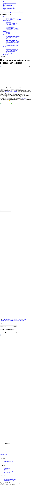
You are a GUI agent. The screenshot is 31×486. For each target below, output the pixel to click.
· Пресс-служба (6, 472)
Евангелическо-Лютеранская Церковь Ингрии (11, 12)
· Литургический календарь (10, 462)
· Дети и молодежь (7, 468)
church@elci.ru (3, 454)
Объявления (16, 320)
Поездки (22, 320)
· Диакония (5, 469)
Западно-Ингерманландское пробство (13, 319)
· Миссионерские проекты (9, 471)
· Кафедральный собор (8, 480)
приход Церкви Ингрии (11, 91)
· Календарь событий (8, 461)
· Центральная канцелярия (9, 477)
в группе (24, 98)
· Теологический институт (9, 479)
